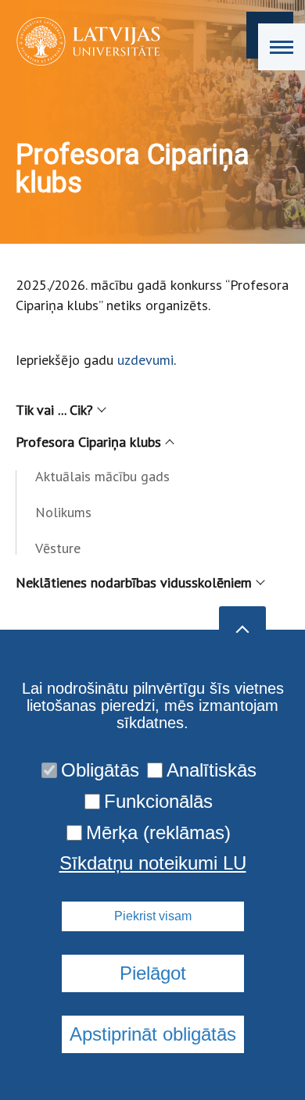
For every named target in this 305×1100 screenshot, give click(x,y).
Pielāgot (153, 973)
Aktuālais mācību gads (102, 476)
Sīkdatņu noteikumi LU (152, 863)
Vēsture (58, 548)
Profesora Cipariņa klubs (88, 442)
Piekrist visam (153, 916)
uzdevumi (145, 360)
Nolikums (63, 512)
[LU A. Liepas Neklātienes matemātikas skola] (83, 41)
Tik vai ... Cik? (54, 410)
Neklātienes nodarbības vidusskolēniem (134, 582)
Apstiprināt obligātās (153, 1034)
